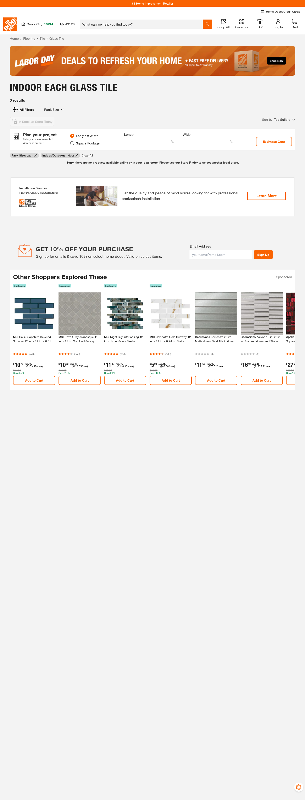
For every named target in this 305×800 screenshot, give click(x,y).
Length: (129, 134)
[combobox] (141, 24)
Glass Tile (56, 38)
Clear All (87, 155)
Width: (187, 134)
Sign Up (263, 254)
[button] (278, 119)
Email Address (200, 246)
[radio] (72, 135)
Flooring (29, 38)
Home (14, 38)
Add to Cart (34, 380)
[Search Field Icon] (207, 24)
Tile (42, 38)
